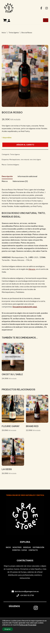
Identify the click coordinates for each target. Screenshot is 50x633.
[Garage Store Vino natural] (9, 8)
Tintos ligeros (13, 33)
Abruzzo (31, 269)
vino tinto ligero (35, 159)
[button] (44, 49)
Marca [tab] (5, 181)
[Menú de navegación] (45, 20)
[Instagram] (36, 608)
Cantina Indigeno (13, 165)
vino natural (25, 159)
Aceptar (8, 629)
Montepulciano (14, 159)
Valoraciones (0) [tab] (20, 181)
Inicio (4, 33)
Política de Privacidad (27, 625)
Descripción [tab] (7, 176)
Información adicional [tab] (27, 176)
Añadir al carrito (25, 145)
